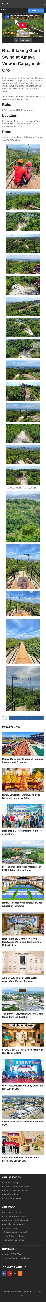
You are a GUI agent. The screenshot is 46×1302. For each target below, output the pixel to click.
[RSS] (20, 1273)
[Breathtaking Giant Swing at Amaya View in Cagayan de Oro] (23, 744)
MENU (4, 10)
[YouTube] (9, 1273)
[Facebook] (4, 1273)
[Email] (15, 1273)
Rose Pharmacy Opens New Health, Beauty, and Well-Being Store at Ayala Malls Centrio (21, 942)
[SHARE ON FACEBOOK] (26, 718)
